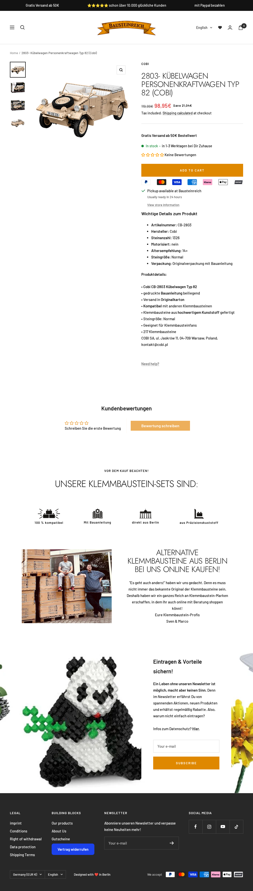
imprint (16, 823)
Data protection (23, 847)
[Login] (230, 27)
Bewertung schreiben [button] (160, 425)
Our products (62, 823)
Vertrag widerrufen (73, 849)
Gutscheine (61, 839)
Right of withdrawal (26, 839)
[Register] (172, 843)
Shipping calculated (178, 113)
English (202, 27)
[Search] (22, 27)
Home (14, 53)
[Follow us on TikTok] (236, 826)
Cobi (145, 64)
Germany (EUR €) (25, 874)
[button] (153, 154)
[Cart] (240, 27)
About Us (59, 831)
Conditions (18, 831)
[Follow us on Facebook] (195, 826)
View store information (163, 205)
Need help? (150, 363)
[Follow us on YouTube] (223, 826)
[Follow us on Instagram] (209, 826)
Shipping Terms (22, 854)
